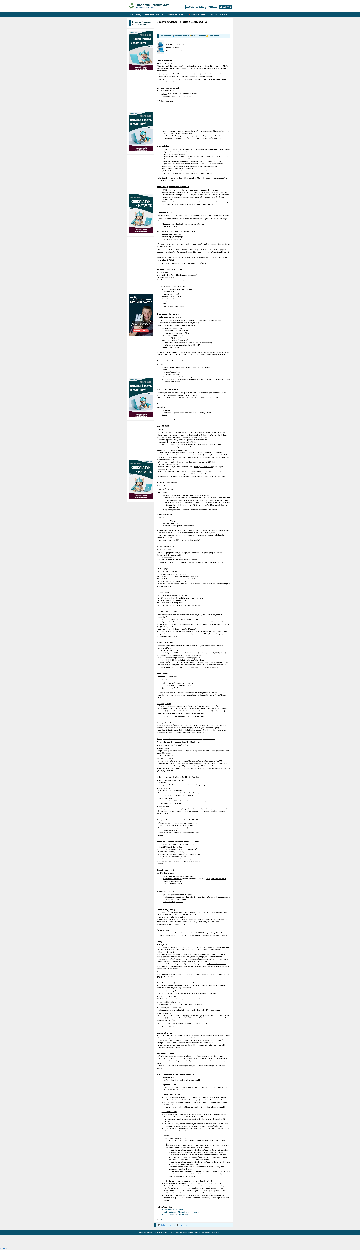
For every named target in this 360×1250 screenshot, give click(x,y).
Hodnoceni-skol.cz (199, 1232)
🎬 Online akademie (139, 24)
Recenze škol (213, 15)
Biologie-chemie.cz (188, 1232)
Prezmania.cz (209, 1232)
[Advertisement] (191, 29)
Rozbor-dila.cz (152, 1232)
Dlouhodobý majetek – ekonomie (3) (175, 1214)
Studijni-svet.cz (143, 1232)
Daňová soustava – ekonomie (172, 1210)
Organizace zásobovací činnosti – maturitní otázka (180, 1212)
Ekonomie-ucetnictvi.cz (152, 5)
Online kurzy (217, 1232)
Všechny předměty (135, 15)
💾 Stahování (146, 22)
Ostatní (222, 15)
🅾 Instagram (136, 22)
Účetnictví (162, 1220)
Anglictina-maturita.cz (163, 1232)
